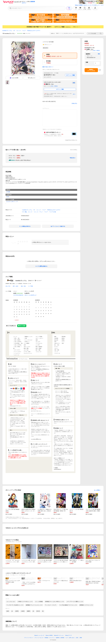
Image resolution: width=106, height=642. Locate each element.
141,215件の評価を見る (18, 295)
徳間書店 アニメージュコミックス (34, 605)
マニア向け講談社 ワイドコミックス (68, 605)
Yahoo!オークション (59, 635)
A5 (33, 611)
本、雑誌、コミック (27, 211)
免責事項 (58, 637)
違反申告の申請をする (71, 140)
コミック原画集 (39, 601)
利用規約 (46, 637)
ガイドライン (52, 637)
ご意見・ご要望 (78, 637)
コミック (18, 30)
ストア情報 (30, 286)
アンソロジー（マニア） (51, 605)
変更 (99, 53)
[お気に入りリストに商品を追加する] (100, 70)
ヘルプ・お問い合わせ (69, 637)
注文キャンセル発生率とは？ (31, 295)
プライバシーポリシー (28, 637)
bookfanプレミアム (7, 30)
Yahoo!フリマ (68, 635)
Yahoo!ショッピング (39, 635)
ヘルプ (102, 5)
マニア (24, 30)
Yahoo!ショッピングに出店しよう (91, 5)
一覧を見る (72, 157)
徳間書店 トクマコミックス (86, 605)
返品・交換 (23, 286)
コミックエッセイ (11, 601)
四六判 (38, 611)
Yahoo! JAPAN (79, 5)
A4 (12, 611)
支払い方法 (8, 286)
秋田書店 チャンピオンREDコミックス (54, 601)
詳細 (74, 94)
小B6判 (22, 611)
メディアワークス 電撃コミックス (75, 601)
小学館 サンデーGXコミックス (25, 601)
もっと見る (97, 490)
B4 (43, 611)
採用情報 (62, 637)
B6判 (8, 611)
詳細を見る (74, 103)
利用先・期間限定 (54, 86)
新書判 (28, 611)
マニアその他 (52, 211)
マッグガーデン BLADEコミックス (15, 605)
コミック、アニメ (38, 211)
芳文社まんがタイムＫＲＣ (33, 30)
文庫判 (16, 611)
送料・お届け (15, 286)
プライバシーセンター (39, 637)
